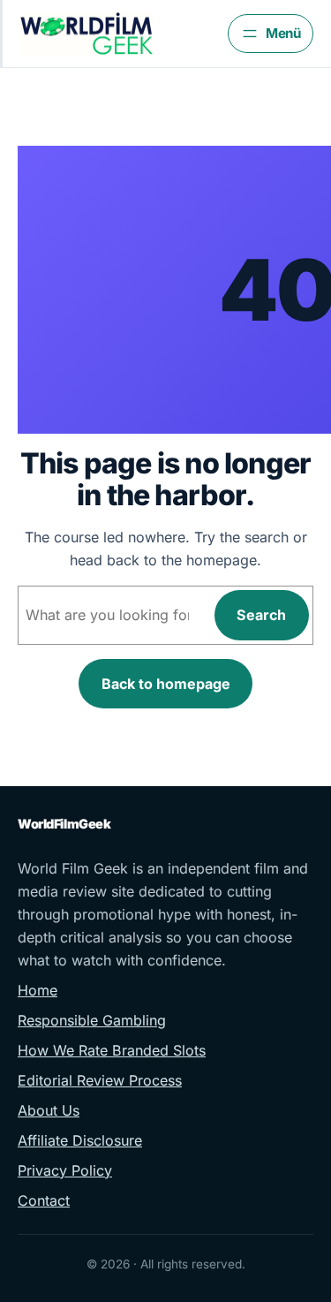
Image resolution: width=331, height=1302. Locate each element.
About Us (48, 1110)
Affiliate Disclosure (80, 1140)
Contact (44, 1200)
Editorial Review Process (100, 1080)
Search (261, 615)
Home (37, 990)
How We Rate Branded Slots (112, 1050)
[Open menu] (270, 33)
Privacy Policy (65, 1170)
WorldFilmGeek (64, 824)
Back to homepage (166, 684)
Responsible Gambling (92, 1020)
